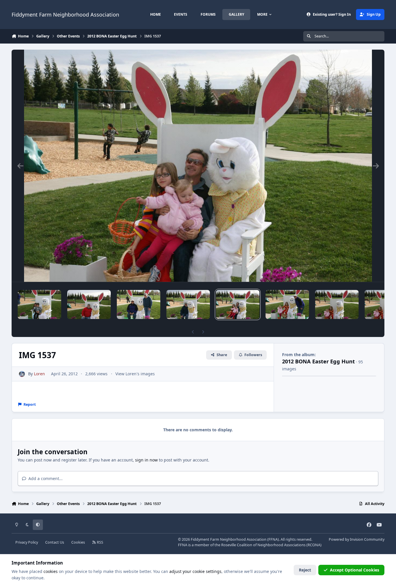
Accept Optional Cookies (354, 570)
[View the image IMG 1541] (39, 304)
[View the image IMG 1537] (237, 304)
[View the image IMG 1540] (89, 304)
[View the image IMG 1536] (287, 304)
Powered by (356, 539)
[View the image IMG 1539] (138, 304)
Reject (305, 570)
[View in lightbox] (198, 166)
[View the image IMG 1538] (188, 304)
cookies (50, 571)
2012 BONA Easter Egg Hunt (318, 361)
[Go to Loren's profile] (22, 374)
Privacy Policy (26, 542)
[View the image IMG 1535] (337, 304)
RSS (99, 542)
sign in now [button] (146, 460)
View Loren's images (135, 373)
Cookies (78, 542)
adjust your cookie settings (195, 571)
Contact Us (54, 542)
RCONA (314, 544)
